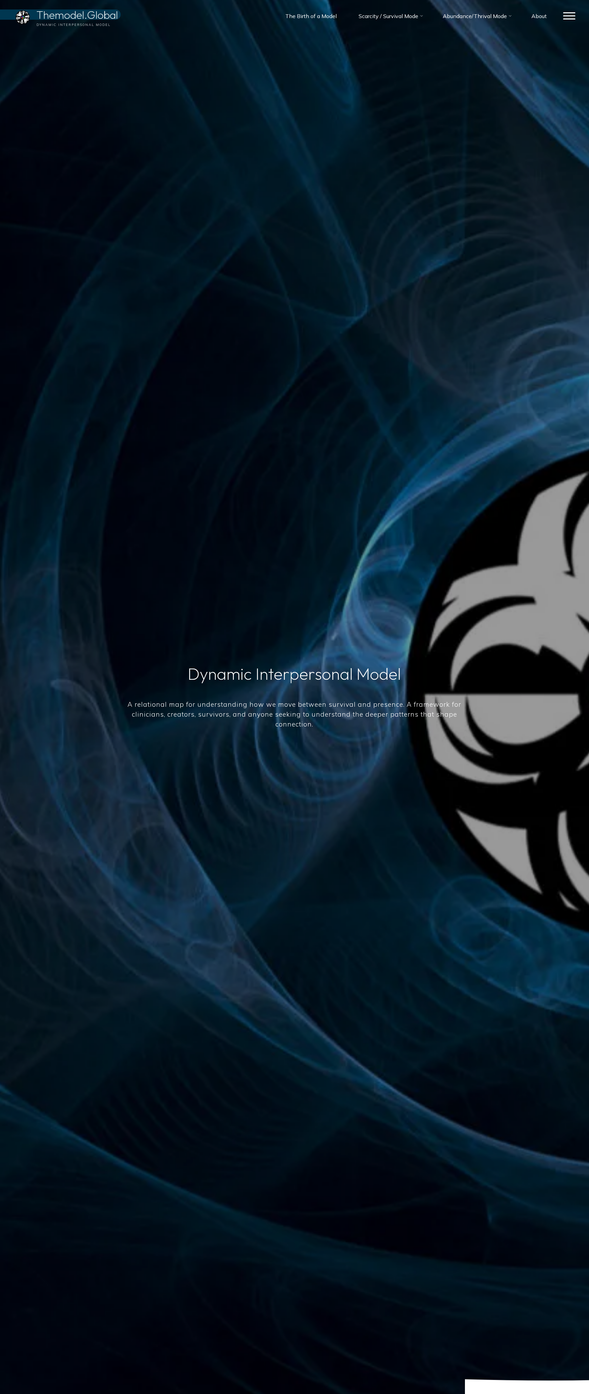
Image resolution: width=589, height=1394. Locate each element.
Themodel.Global (77, 14)
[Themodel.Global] (23, 16)
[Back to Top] (562, 1367)
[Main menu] (569, 16)
